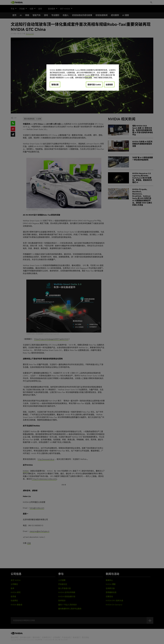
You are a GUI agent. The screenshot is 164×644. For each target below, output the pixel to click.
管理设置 (55, 84)
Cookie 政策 (89, 75)
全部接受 (109, 84)
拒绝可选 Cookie (94, 84)
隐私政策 (88, 78)
